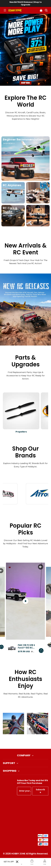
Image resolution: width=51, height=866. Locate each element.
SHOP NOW (8, 143)
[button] (5, 10)
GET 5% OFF (9, 862)
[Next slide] (30, 741)
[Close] (17, 862)
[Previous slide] (20, 741)
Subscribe (40, 791)
